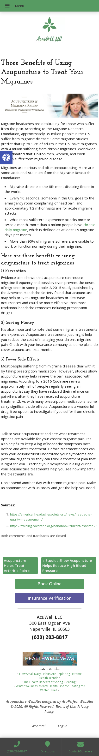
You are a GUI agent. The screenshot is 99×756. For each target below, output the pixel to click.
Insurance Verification (49, 598)
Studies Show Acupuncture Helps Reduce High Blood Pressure (67, 565)
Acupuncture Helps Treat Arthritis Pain (17, 565)
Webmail (38, 725)
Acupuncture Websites (23, 701)
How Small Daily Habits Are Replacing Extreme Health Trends (50, 676)
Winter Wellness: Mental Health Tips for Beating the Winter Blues (50, 688)
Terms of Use (65, 706)
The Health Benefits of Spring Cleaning (49, 682)
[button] (6, 157)
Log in (63, 725)
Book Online (49, 584)
